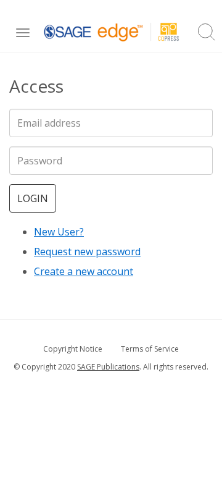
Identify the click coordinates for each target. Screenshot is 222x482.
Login (32, 198)
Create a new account (83, 271)
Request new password (87, 251)
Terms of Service (150, 348)
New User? (59, 232)
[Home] (111, 31)
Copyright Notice (72, 348)
